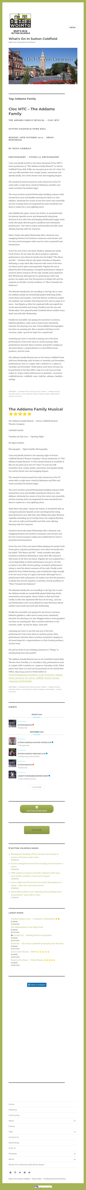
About (11, 1159)
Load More (36, 787)
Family (32, 391)
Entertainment (23, 391)
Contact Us (14, 1137)
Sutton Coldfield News (25, 848)
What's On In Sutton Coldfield (33, 39)
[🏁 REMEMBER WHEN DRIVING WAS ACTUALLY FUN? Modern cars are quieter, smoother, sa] (50, 1030)
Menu (73, 27)
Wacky (47, 394)
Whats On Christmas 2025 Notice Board (26, 1165)
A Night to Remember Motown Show (33, 776)
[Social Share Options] (11, 1015)
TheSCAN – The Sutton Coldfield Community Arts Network (37, 943)
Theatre (43, 391)
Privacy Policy (37, 1179)
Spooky (41, 394)
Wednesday (55, 394)
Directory (13, 1110)
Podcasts (13, 1154)
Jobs (11, 1132)
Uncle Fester (49, 689)
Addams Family (54, 391)
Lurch (23, 394)
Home (11, 1104)
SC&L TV (12, 1148)
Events (12, 1126)
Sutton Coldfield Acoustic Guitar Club (34, 742)
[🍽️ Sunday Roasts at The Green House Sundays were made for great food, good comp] (22, 1002)
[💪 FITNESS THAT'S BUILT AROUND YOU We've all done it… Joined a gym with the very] (50, 1002)
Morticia (29, 394)
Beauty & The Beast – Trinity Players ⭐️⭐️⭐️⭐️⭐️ (33, 960)
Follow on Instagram (38, 985)
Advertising (14, 1143)
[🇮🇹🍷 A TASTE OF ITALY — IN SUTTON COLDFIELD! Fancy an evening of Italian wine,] (22, 1030)
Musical (35, 394)
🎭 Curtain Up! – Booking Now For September (31, 935)
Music (38, 391)
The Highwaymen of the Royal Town (27, 927)
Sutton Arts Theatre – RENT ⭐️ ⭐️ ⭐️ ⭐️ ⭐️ (30, 952)
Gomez (17, 394)
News (11, 1121)
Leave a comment (15, 396)
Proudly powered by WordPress (55, 1179)
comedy (12, 394)
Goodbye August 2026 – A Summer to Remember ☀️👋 (35, 919)
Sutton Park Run (25, 725)
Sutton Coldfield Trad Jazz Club (31, 754)
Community (14, 1115)
